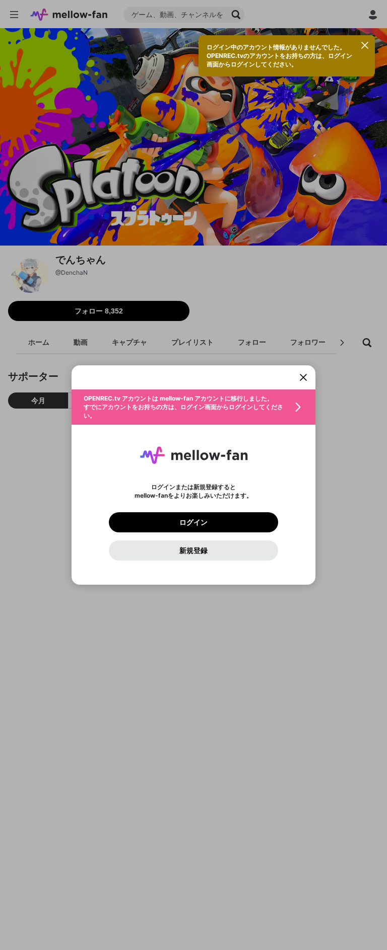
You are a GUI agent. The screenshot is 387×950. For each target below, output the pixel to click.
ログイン (193, 522)
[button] (193, 407)
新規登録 (193, 550)
